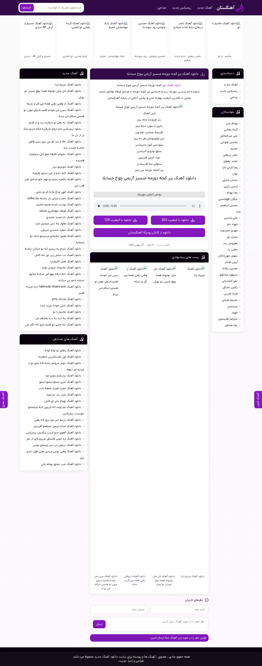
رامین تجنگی (230, 287)
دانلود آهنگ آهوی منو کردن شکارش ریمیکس (53, 433)
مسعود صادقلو (229, 275)
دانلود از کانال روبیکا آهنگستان (149, 233)
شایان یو (232, 237)
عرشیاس (232, 306)
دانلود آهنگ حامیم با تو (67, 312)
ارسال (99, 624)
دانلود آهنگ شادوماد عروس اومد (61, 268)
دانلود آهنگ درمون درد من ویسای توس (57, 445)
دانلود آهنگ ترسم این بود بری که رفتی (57, 420)
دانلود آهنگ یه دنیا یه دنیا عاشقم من (58, 318)
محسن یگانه (230, 268)
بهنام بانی (232, 123)
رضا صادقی (231, 325)
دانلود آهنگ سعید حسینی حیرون (61, 230)
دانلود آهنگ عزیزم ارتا (68, 85)
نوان (235, 174)
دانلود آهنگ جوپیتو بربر (66, 167)
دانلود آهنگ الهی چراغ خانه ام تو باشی (58, 192)
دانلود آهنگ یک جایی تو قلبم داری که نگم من (53, 325)
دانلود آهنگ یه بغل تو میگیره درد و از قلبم (55, 123)
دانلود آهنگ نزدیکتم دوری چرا (63, 376)
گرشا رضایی (231, 130)
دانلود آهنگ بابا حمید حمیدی (63, 217)
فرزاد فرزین (231, 294)
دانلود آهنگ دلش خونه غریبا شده (60, 306)
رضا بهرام (232, 193)
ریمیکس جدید (181, 8)
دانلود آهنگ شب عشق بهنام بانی (61, 464)
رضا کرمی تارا (230, 167)
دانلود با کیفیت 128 (117, 220)
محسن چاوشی (229, 142)
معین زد (233, 249)
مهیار (235, 313)
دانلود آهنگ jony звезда (66, 299)
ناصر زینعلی (230, 155)
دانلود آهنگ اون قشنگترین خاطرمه (59, 357)
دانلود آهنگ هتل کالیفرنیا (65, 262)
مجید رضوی (230, 161)
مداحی (162, 8)
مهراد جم (232, 224)
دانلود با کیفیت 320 (175, 220)
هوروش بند (230, 243)
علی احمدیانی (230, 281)
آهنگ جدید (204, 8)
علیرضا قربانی (230, 300)
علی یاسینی (231, 218)
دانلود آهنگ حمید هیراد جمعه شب (60, 388)
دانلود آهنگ (174, 85)
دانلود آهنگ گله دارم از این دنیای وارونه (57, 173)
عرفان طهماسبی (228, 199)
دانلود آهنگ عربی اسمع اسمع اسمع (60, 382)
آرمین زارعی (231, 187)
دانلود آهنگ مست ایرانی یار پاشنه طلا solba (54, 198)
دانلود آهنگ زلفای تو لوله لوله (63, 350)
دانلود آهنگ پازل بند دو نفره (64, 395)
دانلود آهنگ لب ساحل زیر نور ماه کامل (58, 255)
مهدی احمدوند (229, 231)
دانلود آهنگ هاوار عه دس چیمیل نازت (58, 224)
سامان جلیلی (230, 180)
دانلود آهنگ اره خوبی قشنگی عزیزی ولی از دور (53, 439)
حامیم (234, 149)
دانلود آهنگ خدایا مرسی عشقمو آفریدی (57, 426)
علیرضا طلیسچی (228, 319)
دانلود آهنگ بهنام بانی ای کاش (62, 401)
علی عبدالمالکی (229, 136)
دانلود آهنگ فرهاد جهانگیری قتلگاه (60, 211)
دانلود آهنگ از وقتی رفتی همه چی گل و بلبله (54, 104)
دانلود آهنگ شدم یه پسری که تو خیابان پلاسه (53, 249)
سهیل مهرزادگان (228, 256)
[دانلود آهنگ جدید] (230, 8)
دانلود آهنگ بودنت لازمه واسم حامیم (58, 205)
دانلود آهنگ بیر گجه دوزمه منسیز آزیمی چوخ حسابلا (163, 74)
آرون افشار (231, 262)
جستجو (26, 8)
